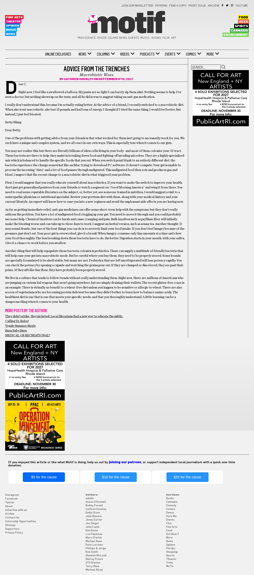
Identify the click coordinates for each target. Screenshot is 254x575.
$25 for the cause (187, 477)
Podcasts (147, 54)
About (9, 506)
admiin (89, 498)
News (10, 34)
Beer (243, 21)
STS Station (93, 562)
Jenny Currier (94, 520)
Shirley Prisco (94, 559)
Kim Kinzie (92, 530)
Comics (191, 54)
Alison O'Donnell (96, 502)
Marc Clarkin (94, 537)
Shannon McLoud (96, 555)
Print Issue (197, 5)
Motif (127, 24)
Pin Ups (170, 548)
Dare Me (171, 516)
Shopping (171, 552)
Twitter (227, 5)
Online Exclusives (58, 54)
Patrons (161, 5)
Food (243, 17)
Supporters (12, 529)
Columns (103, 54)
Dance (170, 512)
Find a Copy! (178, 5)
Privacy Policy (14, 533)
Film (168, 523)
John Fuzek (92, 527)
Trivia (169, 562)
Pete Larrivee (94, 545)
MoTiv (169, 566)
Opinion (12, 25)
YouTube (242, 5)
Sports (170, 555)
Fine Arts (14, 17)
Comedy (171, 505)
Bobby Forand (94, 505)
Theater (13, 21)
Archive (213, 5)
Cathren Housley (78, 79)
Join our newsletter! (137, 5)
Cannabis (239, 30)
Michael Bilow (94, 570)
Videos (124, 54)
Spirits (241, 26)
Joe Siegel (92, 523)
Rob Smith (92, 552)
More (210, 54)
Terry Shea (92, 566)
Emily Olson (93, 512)
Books (170, 498)
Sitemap (10, 525)
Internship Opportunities (20, 521)
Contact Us (12, 517)
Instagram (232, 5)
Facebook (222, 5)
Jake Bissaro (94, 516)
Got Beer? (172, 534)
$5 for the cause (44, 477)
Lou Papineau (94, 534)
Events (170, 54)
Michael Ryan (94, 541)
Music (11, 29)
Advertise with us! (16, 510)
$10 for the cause (116, 477)
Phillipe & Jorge (96, 548)
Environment (235, 35)
